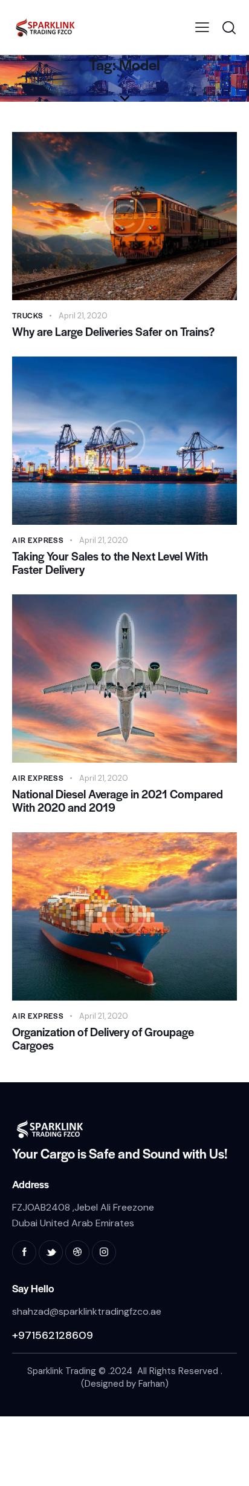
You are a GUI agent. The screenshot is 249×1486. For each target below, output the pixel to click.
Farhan (151, 1384)
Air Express (38, 539)
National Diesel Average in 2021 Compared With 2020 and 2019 (117, 800)
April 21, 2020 (83, 316)
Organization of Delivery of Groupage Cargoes (103, 1038)
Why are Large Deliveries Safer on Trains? (113, 331)
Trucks (28, 315)
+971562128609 (52, 1335)
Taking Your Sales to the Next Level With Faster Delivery (110, 563)
